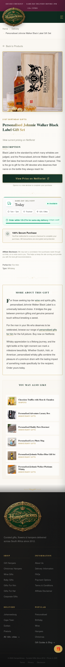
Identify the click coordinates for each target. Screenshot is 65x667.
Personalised (41, 614)
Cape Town (9, 619)
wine (37, 300)
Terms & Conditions (44, 585)
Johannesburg (10, 614)
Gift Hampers (10, 562)
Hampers (39, 631)
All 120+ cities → (12, 636)
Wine (37, 625)
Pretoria (7, 631)
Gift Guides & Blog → (45, 642)
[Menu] (61, 17)
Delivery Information (44, 568)
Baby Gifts (9, 579)
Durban (7, 625)
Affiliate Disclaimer (43, 590)
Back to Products (14, 46)
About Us (39, 562)
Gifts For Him (10, 585)
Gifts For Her (10, 590)
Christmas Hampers (13, 568)
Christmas (39, 636)
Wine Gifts (8, 574)
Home (5, 28)
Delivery (15, 28)
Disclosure (41, 662)
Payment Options (43, 579)
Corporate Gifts (11, 596)
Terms (22, 662)
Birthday (39, 619)
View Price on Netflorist (31, 178)
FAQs (37, 574)
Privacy (31, 662)
